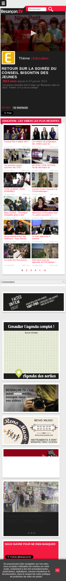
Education (41, 58)
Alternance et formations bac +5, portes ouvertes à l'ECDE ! (45, 215)
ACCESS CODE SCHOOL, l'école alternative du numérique (44, 167)
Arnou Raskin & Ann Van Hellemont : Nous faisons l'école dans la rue (15, 238)
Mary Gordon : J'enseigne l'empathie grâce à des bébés (15, 215)
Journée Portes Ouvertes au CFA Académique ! (45, 190)
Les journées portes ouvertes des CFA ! (13, 166)
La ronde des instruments (15, 260)
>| (44, 270)
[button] (33, 33)
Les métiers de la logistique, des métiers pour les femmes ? (44, 144)
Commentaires (8, 282)
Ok (57, 570)
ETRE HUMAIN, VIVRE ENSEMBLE (14, 190)
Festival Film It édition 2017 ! (16, 142)
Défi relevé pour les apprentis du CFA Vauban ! (44, 261)
